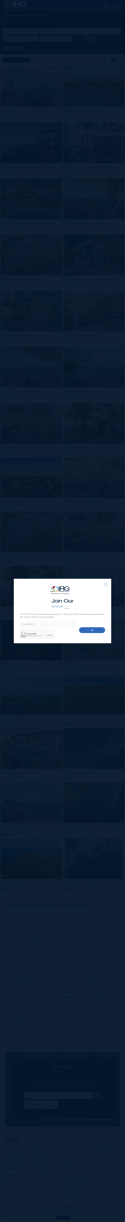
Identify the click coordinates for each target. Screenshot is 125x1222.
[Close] (106, 584)
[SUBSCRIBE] (92, 630)
